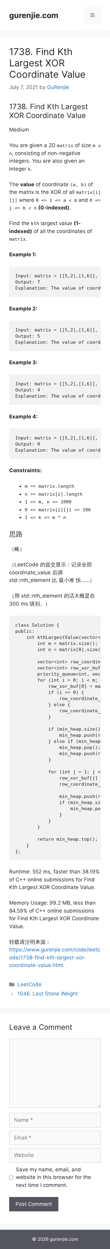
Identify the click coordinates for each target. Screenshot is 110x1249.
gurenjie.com (33, 15)
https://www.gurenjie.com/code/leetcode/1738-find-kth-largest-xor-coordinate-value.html (54, 957)
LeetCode (29, 984)
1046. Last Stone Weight (47, 994)
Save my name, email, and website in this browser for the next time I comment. (53, 1177)
